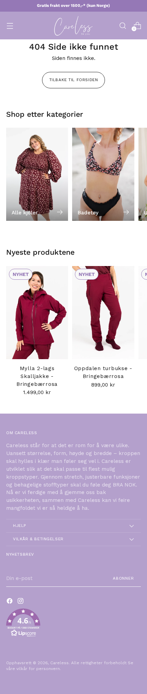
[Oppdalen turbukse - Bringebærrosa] (103, 312)
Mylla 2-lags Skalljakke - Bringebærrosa (37, 376)
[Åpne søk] (123, 25)
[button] (73, 624)
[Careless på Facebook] (10, 602)
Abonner (123, 578)
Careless (59, 662)
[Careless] (73, 25)
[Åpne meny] (10, 25)
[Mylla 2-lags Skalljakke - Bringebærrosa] (37, 312)
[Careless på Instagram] (21, 602)
